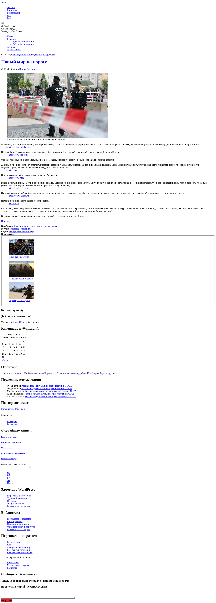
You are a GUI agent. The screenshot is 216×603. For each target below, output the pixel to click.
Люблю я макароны (34, 373)
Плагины (11, 501)
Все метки (12, 424)
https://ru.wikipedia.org (19, 147)
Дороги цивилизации (24, 41)
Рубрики (11, 39)
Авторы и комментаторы (19, 547)
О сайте (11, 7)
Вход (9, 15)
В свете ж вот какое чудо (69, 373)
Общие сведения (15, 503)
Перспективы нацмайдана (11, 442)
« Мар (5, 360)
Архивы (11, 47)
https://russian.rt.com (18, 188)
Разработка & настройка (19, 495)
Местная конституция (18, 565)
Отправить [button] (6, 600)
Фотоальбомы (14, 49)
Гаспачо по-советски (8, 437)
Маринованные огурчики (10, 448)
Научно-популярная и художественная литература (21, 525)
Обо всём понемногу (23, 44)
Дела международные (44, 54)
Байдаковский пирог (8, 459)
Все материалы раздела (18, 506)
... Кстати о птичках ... (12, 373)
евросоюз (14, 228)
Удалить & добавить (17, 498)
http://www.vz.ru (16, 177)
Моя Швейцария (90, 373)
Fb (8, 472)
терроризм (26, 228)
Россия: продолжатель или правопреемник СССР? (46, 386)
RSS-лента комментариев (19, 552)
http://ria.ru (14, 203)
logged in (17, 322)
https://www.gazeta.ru (19, 195)
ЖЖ (9, 475)
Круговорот (50, 373)
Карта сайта (13, 562)
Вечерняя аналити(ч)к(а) (21, 231)
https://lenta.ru (15, 170)
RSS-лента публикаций (19, 550)
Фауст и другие (107, 373)
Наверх (10, 483)
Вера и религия (14, 521)
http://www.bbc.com (18, 155)
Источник (6, 221)
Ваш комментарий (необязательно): (24, 586)
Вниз (9, 18)
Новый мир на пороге (24, 61)
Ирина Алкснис (27, 69)
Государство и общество (19, 519)
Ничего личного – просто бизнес (13, 453)
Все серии (12, 421)
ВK (8, 478)
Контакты (12, 10)
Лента (10, 36)
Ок (8, 480)
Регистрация (13, 12)
